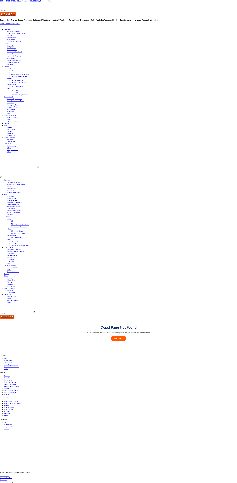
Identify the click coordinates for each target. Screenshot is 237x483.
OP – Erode (15, 91)
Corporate (7, 29)
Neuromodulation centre (19, 76)
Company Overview (13, 32)
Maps (9, 148)
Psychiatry (10, 46)
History (9, 36)
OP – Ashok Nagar (17, 80)
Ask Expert (11, 109)
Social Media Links (13, 121)
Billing (9, 113)
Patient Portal (8, 97)
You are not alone (9, 138)
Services (6, 44)
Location (6, 66)
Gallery (6, 125)
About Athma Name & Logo (16, 34)
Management (11, 38)
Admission (10, 111)
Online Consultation (13, 62)
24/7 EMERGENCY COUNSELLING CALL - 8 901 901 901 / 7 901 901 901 (25, 1)
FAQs (9, 119)
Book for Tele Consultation (15, 101)
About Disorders (12, 117)
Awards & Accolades (14, 42)
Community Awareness (14, 56)
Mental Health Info (10, 115)
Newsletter (11, 136)
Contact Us (7, 144)
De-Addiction (11, 48)
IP (11, 72)
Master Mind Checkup (14, 60)
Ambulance (11, 58)
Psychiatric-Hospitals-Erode (20, 95)
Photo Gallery (11, 129)
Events (9, 127)
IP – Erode (14, 93)
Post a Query (11, 146)
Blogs (9, 152)
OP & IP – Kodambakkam (19, 83)
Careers (6, 123)
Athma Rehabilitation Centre (20, 74)
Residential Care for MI (14, 52)
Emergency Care (12, 105)
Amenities (10, 103)
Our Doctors (11, 40)
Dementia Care (12, 50)
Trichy (9, 68)
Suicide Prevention (13, 54)
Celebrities (10, 140)
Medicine (10, 64)
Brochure (10, 134)
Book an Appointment (14, 99)
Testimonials (11, 142)
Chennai (9, 78)
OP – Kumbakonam (17, 87)
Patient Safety (12, 107)
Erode (9, 89)
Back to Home (118, 338)
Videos (9, 132)
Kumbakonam (11, 85)
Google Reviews (12, 150)
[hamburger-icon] (0, 26)
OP (12, 70)
